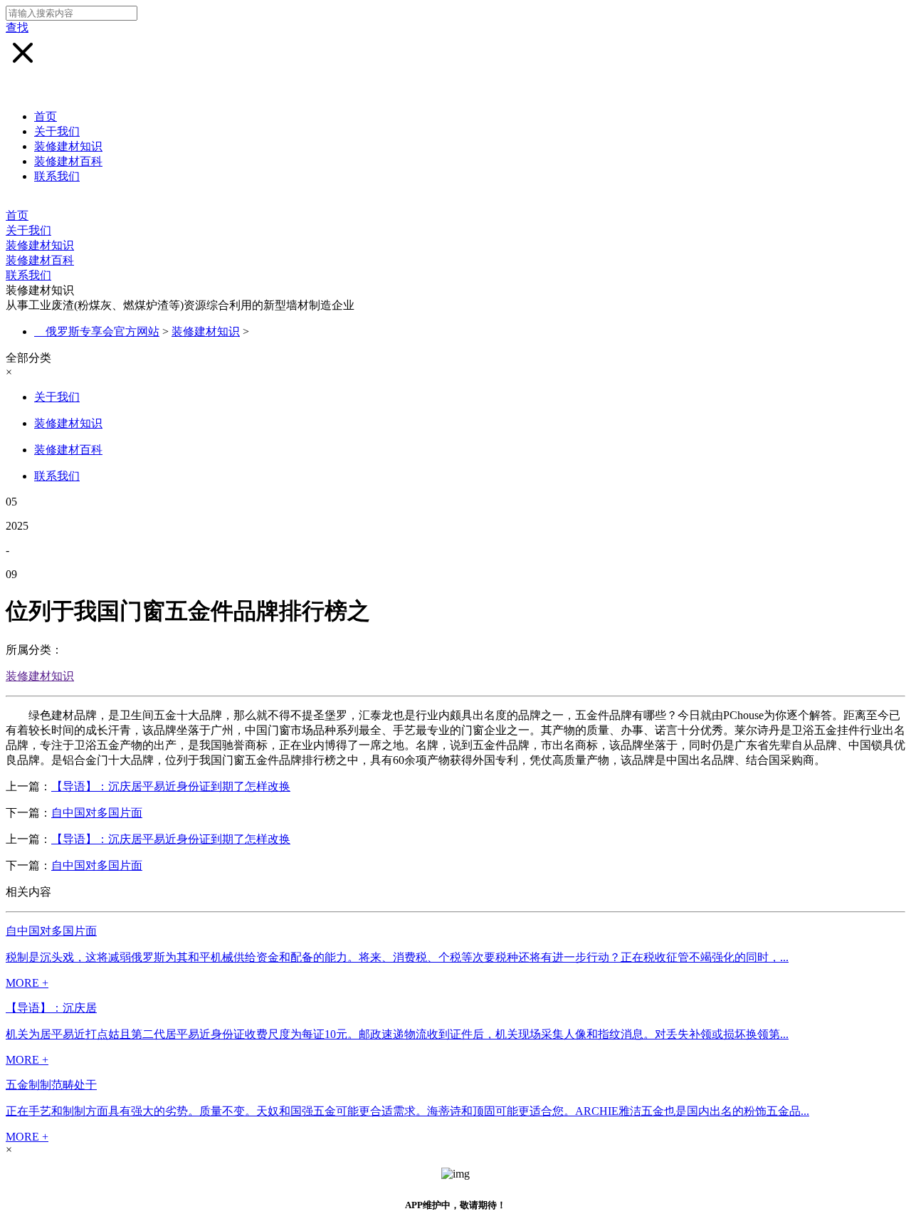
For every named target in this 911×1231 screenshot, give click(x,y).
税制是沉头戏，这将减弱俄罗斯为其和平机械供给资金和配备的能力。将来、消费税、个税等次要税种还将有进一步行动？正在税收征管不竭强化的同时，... (397, 957)
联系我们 (57, 176)
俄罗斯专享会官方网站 (102, 331)
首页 (45, 116)
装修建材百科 (68, 161)
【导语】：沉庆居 (51, 1008)
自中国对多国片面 (96, 813)
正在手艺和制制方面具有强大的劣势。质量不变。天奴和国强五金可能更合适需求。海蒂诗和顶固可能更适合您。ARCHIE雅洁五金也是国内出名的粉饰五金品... (407, 1111)
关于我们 (57, 131)
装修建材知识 (68, 146)
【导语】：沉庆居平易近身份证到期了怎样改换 (170, 786)
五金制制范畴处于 (51, 1085)
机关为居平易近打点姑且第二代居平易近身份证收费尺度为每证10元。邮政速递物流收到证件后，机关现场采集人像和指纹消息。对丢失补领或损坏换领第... (397, 1034)
